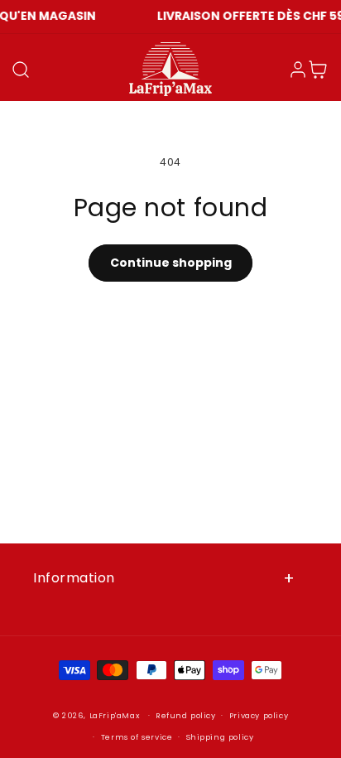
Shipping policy (220, 736)
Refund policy (186, 715)
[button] (21, 70)
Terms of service (137, 736)
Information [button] (74, 577)
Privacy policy (258, 715)
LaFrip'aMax (115, 715)
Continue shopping (171, 262)
